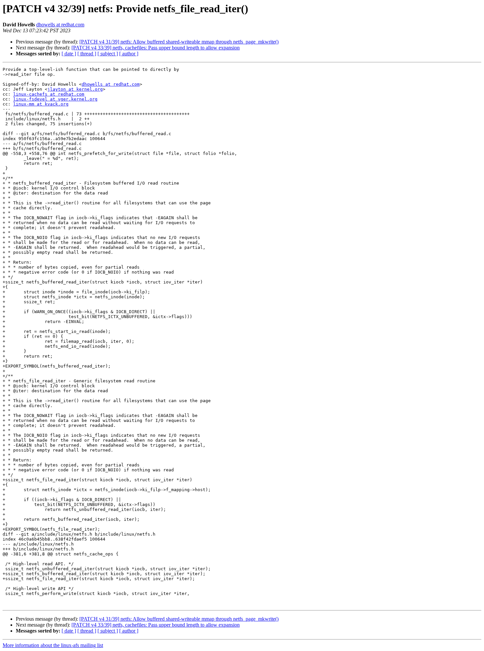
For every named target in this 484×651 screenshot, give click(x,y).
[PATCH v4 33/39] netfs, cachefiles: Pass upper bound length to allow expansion (155, 47)
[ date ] (69, 53)
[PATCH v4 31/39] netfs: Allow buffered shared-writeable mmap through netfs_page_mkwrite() (179, 41)
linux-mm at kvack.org (40, 104)
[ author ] (128, 53)
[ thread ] (86, 53)
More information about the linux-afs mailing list (53, 645)
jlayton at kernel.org (75, 89)
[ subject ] (107, 53)
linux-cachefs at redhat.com (48, 94)
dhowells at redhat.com (60, 24)
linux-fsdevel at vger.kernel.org (55, 99)
